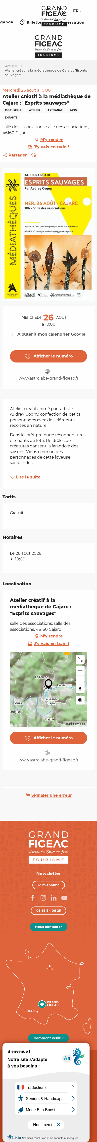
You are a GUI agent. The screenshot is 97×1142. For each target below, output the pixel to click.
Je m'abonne (48, 885)
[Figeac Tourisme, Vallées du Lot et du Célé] (54, 19)
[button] (62, 11)
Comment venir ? (49, 1038)
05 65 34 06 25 (48, 910)
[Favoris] (49, 11)
